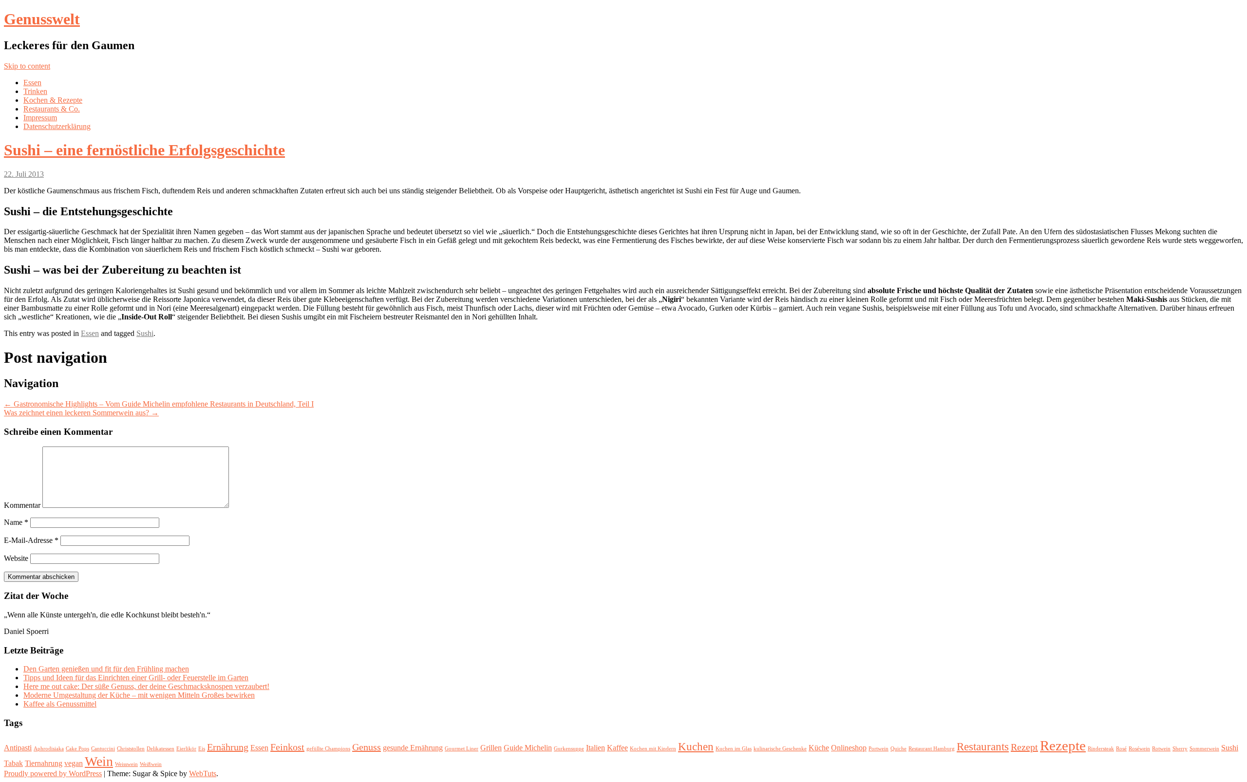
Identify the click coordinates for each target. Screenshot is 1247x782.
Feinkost (287, 747)
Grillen (491, 748)
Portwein (878, 748)
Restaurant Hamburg (931, 748)
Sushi (144, 333)
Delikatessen (160, 748)
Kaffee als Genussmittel (59, 704)
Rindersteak (1101, 748)
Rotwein (1161, 748)
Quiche (898, 748)
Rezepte (1063, 745)
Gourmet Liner (461, 748)
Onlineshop (849, 748)
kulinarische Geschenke (780, 748)
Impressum (40, 117)
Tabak (13, 763)
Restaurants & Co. (51, 109)
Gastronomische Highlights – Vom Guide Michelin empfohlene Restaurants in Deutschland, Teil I (159, 404)
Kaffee (617, 748)
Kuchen (696, 746)
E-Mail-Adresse (31, 540)
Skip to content (27, 66)
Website (16, 558)
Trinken (35, 91)
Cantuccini (103, 748)
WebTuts (202, 773)
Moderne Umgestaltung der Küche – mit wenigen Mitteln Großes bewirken (139, 695)
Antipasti (18, 748)
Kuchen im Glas (734, 748)
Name (16, 522)
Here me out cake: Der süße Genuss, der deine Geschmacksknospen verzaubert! (146, 686)
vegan (73, 763)
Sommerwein (1204, 748)
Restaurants (983, 746)
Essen (32, 82)
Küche (819, 748)
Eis (201, 748)
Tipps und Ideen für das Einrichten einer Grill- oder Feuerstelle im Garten (135, 677)
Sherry (1180, 748)
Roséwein (1139, 748)
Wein (99, 761)
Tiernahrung (43, 763)
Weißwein (151, 764)
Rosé (1121, 748)
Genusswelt (42, 19)
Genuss (366, 747)
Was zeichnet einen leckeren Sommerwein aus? (81, 413)
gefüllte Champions (328, 748)
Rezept (1024, 747)
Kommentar (22, 505)
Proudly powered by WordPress (53, 773)
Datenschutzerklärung (57, 126)
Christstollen (131, 748)
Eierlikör (186, 748)
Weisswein (126, 764)
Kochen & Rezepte (52, 100)
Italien (595, 748)
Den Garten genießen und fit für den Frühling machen (106, 669)
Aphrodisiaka (49, 748)
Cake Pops (77, 748)
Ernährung (227, 747)
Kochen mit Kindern (653, 748)
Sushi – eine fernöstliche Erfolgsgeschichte (144, 150)
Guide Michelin (528, 748)
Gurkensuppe (569, 748)
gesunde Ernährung (413, 748)
